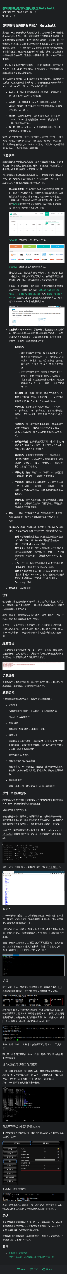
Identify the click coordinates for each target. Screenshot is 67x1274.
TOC (35, 1269)
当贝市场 (13, 240)
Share (49, 1269)
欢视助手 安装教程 (18, 1253)
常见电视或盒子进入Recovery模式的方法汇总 (31, 1257)
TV (13, 16)
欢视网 (16, 204)
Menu (23, 1269)
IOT (8, 16)
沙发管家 (13, 267)
